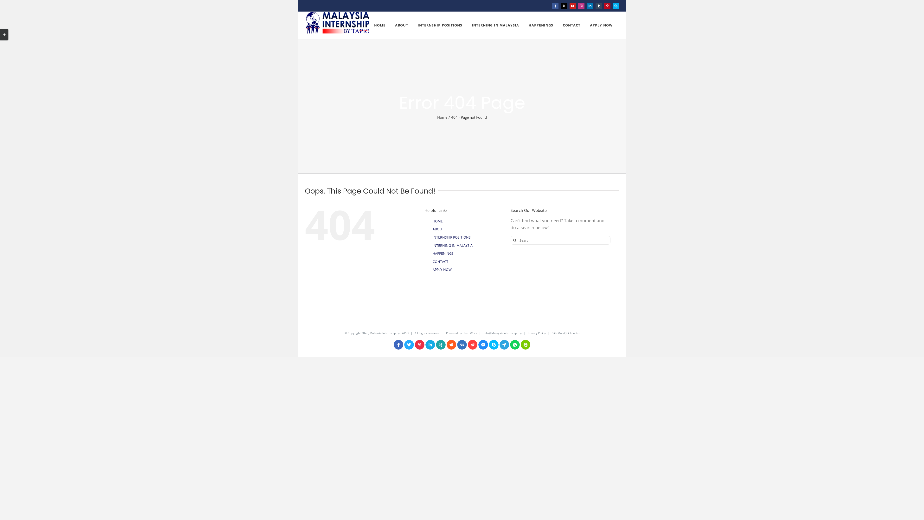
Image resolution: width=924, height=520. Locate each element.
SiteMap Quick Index (566, 333)
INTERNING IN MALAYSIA (453, 245)
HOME (438, 221)
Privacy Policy (537, 333)
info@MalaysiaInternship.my (503, 333)
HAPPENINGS (443, 253)
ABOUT (438, 229)
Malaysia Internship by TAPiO (389, 333)
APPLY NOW (442, 269)
